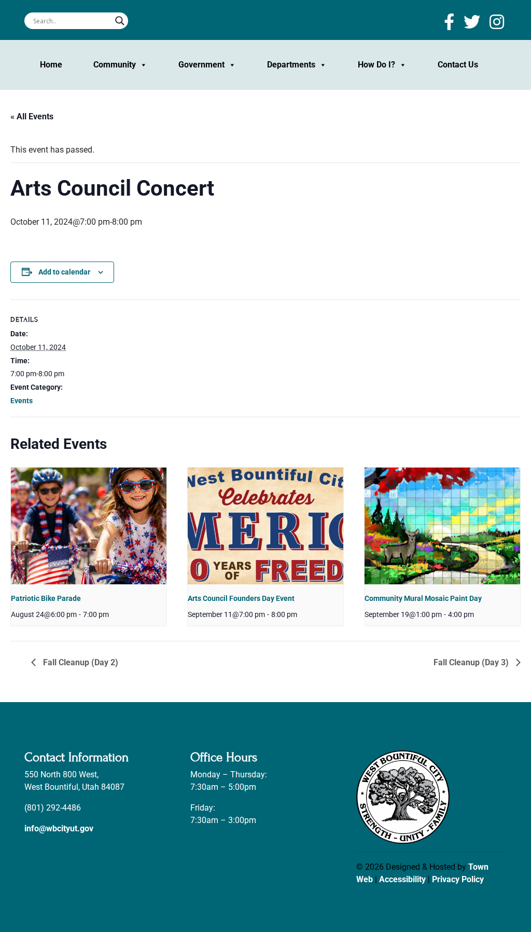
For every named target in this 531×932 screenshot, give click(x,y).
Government (201, 65)
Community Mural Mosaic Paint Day (423, 598)
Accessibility (402, 879)
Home (51, 65)
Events (21, 400)
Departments (291, 65)
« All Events (31, 116)
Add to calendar (64, 272)
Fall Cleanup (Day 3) (472, 662)
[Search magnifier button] (120, 20)
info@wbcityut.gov (58, 828)
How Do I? (376, 65)
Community (114, 65)
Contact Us (458, 65)
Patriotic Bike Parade (46, 598)
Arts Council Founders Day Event (241, 598)
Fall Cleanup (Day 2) (79, 662)
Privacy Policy (458, 879)
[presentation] (88, 526)
